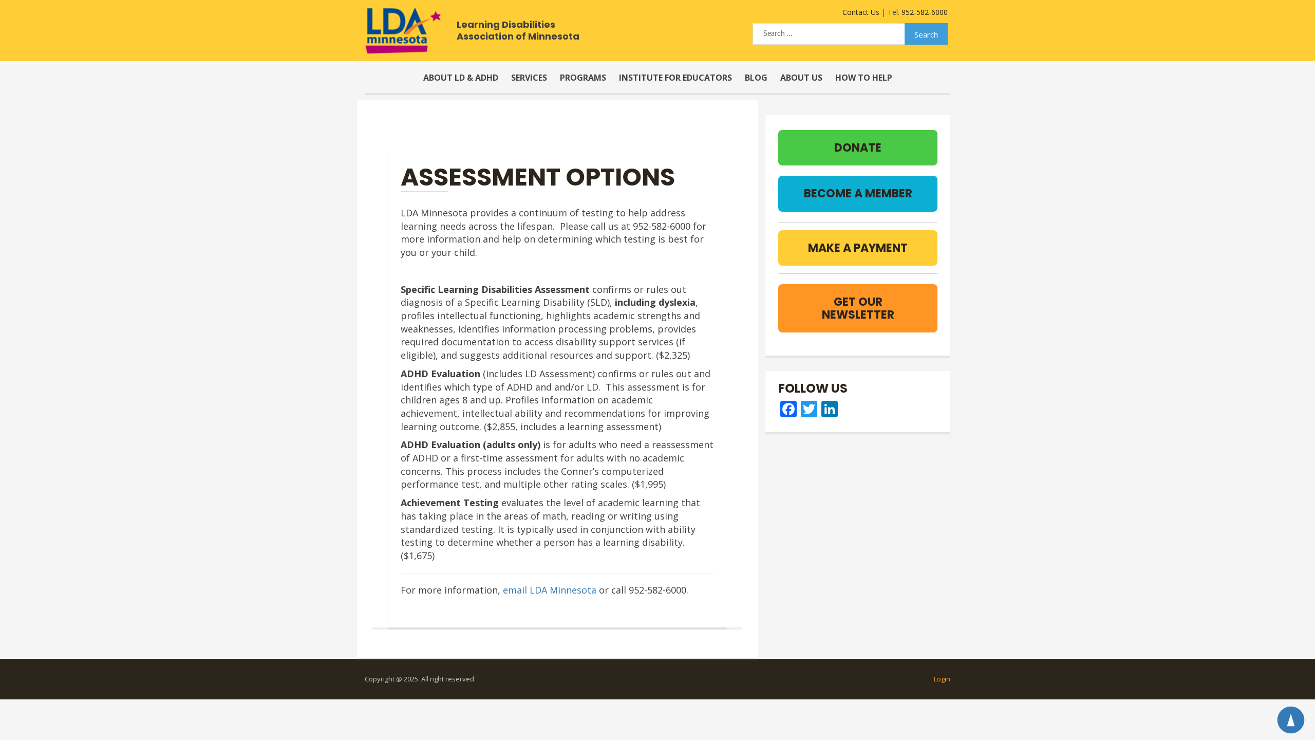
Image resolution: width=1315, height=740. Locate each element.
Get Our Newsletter (858, 308)
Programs (583, 77)
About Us (801, 77)
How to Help (863, 77)
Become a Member (858, 193)
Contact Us (860, 12)
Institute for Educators (675, 77)
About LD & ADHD (460, 77)
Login (942, 678)
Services (529, 77)
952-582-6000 (924, 12)
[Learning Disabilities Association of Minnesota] (403, 31)
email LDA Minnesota (549, 590)
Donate (857, 148)
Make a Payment (858, 248)
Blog (756, 77)
